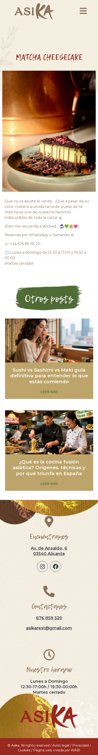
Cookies (24, 750)
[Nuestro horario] (49, 654)
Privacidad (80, 745)
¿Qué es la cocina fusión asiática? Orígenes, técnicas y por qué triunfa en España (49, 467)
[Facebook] (55, 566)
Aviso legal (60, 745)
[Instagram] (42, 566)
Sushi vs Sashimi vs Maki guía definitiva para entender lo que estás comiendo (49, 375)
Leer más (49, 392)
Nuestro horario (49, 670)
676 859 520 (49, 618)
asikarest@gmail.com (49, 628)
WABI (75, 750)
